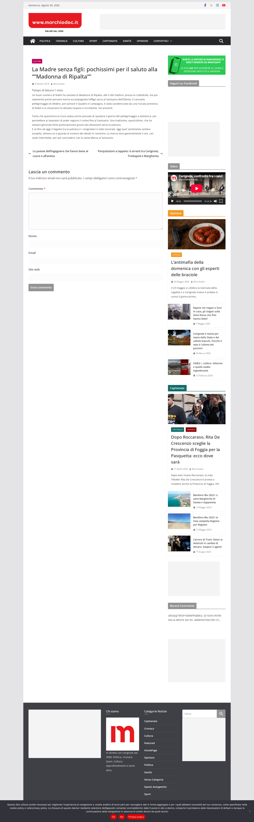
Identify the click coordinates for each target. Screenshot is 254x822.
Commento (37, 189)
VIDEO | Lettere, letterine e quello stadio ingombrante (208, 367)
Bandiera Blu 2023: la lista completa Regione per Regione (206, 521)
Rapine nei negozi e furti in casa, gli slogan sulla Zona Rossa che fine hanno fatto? (207, 313)
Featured (149, 743)
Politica (45, 41)
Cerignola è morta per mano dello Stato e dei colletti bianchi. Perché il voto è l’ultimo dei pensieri (207, 341)
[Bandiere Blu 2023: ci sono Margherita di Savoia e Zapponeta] (179, 501)
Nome (33, 236)
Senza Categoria (153, 779)
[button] (170, 41)
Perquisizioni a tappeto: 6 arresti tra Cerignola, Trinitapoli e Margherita (128, 153)
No (122, 816)
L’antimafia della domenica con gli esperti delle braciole (195, 268)
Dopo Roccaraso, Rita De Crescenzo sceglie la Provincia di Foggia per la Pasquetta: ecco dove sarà (195, 449)
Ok (113, 816)
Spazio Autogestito (155, 786)
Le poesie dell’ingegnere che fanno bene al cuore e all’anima (60, 153)
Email (32, 253)
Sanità (127, 41)
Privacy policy (136, 816)
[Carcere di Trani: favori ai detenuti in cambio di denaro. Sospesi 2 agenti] (179, 546)
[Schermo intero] (221, 201)
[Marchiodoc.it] (33, 41)
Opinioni (142, 41)
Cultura (78, 41)
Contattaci (161, 41)
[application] (196, 188)
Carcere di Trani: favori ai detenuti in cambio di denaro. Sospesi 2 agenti (208, 543)
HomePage (150, 750)
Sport (93, 41)
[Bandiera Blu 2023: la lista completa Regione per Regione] (179, 523)
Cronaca (61, 41)
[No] (249, 811)
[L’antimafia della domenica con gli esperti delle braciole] (196, 234)
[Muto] (215, 201)
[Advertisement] (162, 22)
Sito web (34, 269)
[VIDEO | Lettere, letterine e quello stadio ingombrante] (179, 369)
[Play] (172, 201)
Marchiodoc (59, 83)
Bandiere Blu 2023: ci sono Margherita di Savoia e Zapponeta (205, 498)
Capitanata (110, 41)
